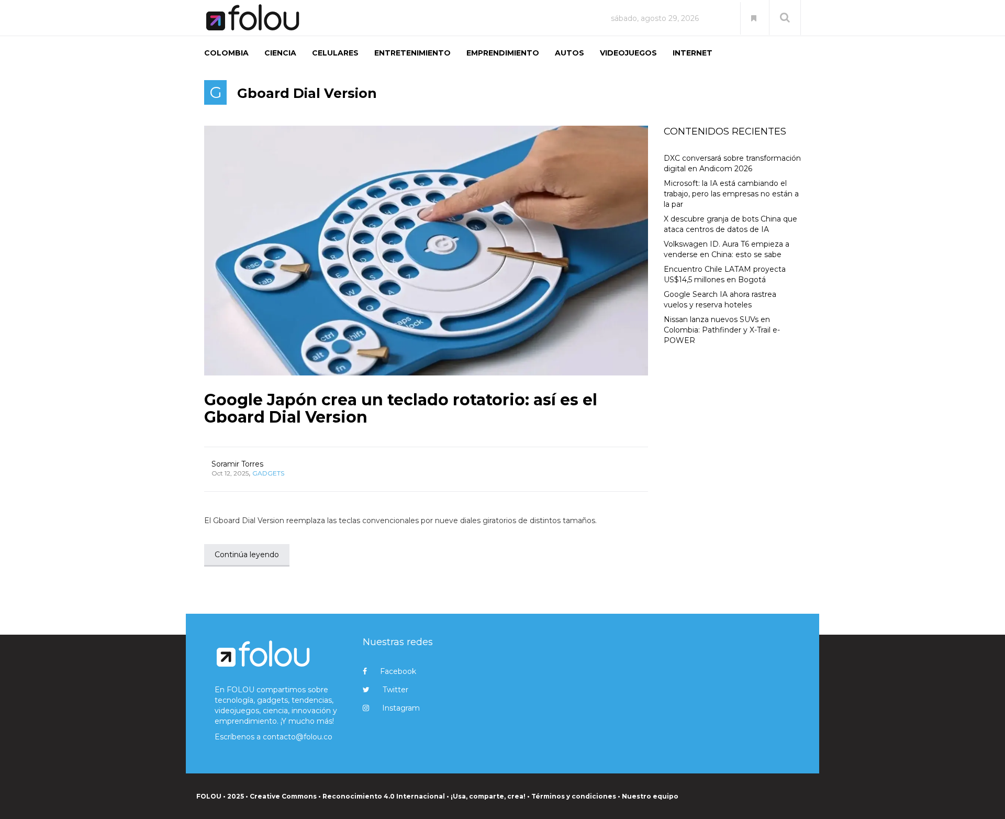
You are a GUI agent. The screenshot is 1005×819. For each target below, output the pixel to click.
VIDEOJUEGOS (628, 53)
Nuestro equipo (650, 796)
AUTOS (569, 53)
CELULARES (335, 53)
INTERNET (692, 53)
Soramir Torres (237, 464)
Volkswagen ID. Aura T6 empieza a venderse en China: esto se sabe (726, 249)
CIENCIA (280, 53)
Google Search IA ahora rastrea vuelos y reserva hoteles (720, 299)
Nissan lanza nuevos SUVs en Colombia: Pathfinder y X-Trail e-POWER (722, 330)
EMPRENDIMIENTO (502, 53)
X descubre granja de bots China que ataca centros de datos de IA (730, 224)
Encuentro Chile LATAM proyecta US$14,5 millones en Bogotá (725, 274)
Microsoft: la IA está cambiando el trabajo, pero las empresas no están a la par (731, 194)
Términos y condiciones (573, 796)
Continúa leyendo (247, 554)
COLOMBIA (226, 53)
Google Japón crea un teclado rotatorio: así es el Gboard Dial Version (400, 408)
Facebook (398, 671)
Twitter (395, 689)
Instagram (401, 708)
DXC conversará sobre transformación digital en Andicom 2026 (732, 163)
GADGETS (268, 473)
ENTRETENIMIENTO (412, 53)
